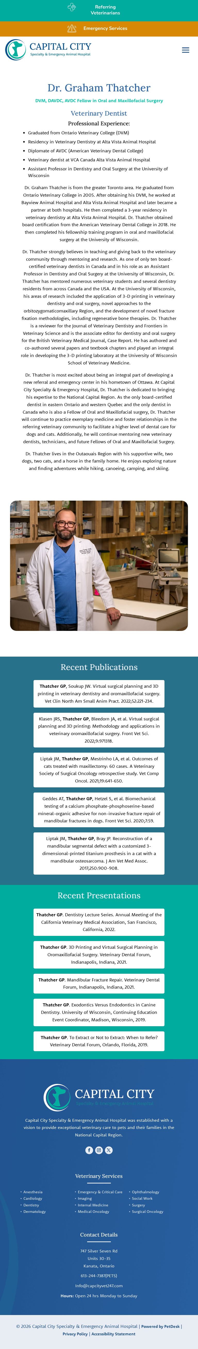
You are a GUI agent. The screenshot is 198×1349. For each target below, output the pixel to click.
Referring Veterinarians (105, 10)
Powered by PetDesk (160, 1326)
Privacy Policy (75, 1333)
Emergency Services (105, 28)
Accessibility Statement (113, 1333)
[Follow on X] (109, 1150)
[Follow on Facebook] (89, 1150)
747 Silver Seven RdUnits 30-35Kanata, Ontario (99, 1258)
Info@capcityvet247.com (99, 1285)
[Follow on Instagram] (99, 1150)
